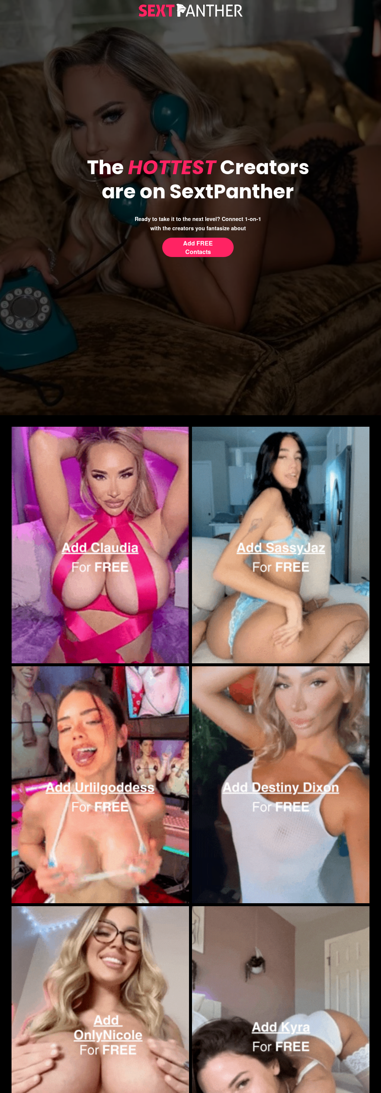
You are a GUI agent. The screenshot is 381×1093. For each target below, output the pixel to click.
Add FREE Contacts (198, 247)
